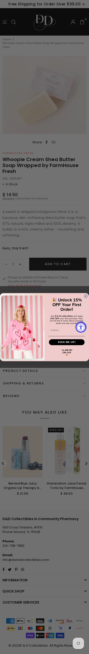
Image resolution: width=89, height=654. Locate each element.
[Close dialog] (86, 296)
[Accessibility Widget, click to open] (81, 327)
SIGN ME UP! (67, 342)
